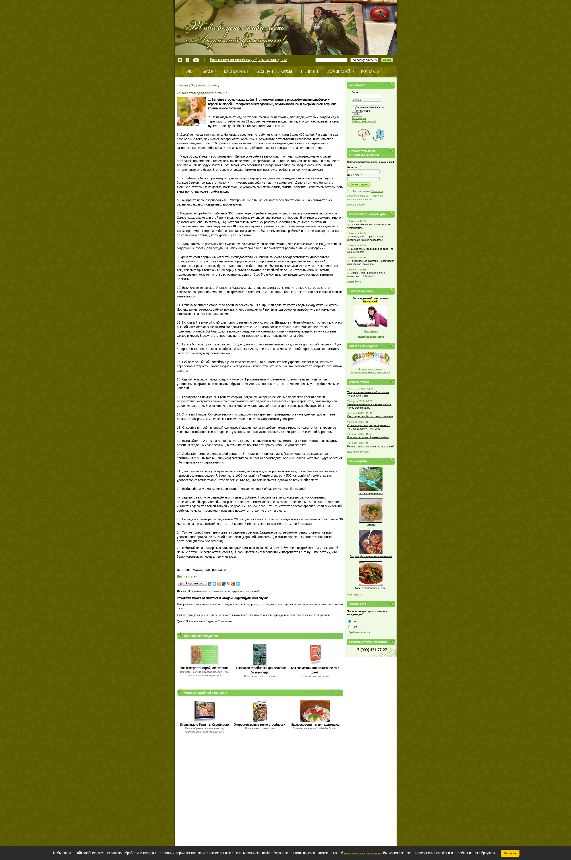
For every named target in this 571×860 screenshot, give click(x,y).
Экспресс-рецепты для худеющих (315, 724)
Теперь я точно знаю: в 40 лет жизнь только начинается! (368, 394)
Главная (182, 85)
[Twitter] (214, 584)
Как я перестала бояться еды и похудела (370, 416)
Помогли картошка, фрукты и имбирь (368, 437)
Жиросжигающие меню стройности (259, 724)
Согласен (510, 853)
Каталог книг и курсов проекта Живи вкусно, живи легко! (370, 371)
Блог (190, 71)
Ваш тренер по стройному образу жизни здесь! (248, 59)
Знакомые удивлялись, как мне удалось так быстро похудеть (369, 406)
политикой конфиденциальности (362, 853)
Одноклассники (188, 60)
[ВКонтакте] (209, 584)
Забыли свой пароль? (364, 121)
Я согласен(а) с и (365, 195)
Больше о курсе (356, 204)
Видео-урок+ (371, 331)
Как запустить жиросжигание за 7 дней (315, 670)
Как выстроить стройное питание (204, 668)
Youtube (196, 60)
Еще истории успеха (358, 451)
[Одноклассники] (219, 584)
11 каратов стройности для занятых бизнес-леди (260, 670)
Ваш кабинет (236, 71)
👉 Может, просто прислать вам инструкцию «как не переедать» (365, 238)
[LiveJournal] (228, 584)
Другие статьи (187, 576)
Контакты (370, 71)
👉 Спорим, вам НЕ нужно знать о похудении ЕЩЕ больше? (366, 274)
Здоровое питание (204, 85)
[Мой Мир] (223, 584)
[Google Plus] (233, 584)
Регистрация (359, 118)
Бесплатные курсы (274, 71)
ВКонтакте (180, 60)
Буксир (209, 71)
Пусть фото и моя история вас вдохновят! (370, 446)
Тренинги (309, 71)
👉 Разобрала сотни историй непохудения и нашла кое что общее (370, 262)
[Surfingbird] (238, 584)
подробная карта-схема (371, 336)
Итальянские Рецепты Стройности (204, 724)
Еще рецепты (354, 594)
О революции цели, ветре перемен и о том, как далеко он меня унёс (368, 427)
